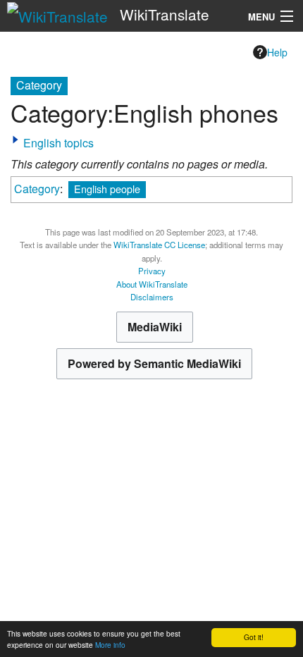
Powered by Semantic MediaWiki (154, 363)
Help (277, 52)
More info (110, 644)
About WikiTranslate (151, 284)
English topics (58, 143)
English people (107, 188)
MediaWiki (155, 327)
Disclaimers (151, 296)
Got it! (254, 637)
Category (37, 188)
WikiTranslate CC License (159, 244)
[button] (15, 140)
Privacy (152, 270)
